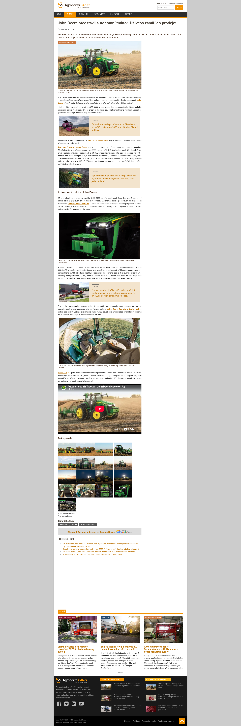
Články (70, 14)
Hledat (179, 7)
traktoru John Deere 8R (78, 203)
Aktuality (83, 14)
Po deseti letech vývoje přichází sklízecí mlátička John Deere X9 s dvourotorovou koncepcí (99, 551)
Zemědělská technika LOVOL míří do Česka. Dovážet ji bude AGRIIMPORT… (127, 707)
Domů (59, 14)
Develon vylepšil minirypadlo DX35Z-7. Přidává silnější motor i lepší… (171, 685)
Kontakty (127, 721)
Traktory (74, 524)
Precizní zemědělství (87, 524)
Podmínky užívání (149, 721)
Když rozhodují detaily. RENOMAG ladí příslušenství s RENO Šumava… (170, 696)
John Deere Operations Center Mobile (124, 309)
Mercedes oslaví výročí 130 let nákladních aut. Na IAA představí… (170, 707)
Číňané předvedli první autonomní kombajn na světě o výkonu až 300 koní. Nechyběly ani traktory (115, 127)
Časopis (128, 14)
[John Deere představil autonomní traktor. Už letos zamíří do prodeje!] (67, 455)
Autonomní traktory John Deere (72, 147)
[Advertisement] (99, 582)
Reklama (136, 721)
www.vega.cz (81, 722)
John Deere (62, 372)
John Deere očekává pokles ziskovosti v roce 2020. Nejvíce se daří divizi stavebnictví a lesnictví (101, 549)
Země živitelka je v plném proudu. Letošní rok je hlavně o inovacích (127, 684)
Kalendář (114, 14)
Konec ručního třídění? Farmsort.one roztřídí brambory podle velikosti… (126, 696)
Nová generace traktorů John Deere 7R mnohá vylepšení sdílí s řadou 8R (92, 554)
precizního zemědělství (98, 140)
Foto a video (99, 14)
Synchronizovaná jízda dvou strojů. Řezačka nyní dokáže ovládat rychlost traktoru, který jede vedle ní (114, 178)
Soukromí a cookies (166, 721)
